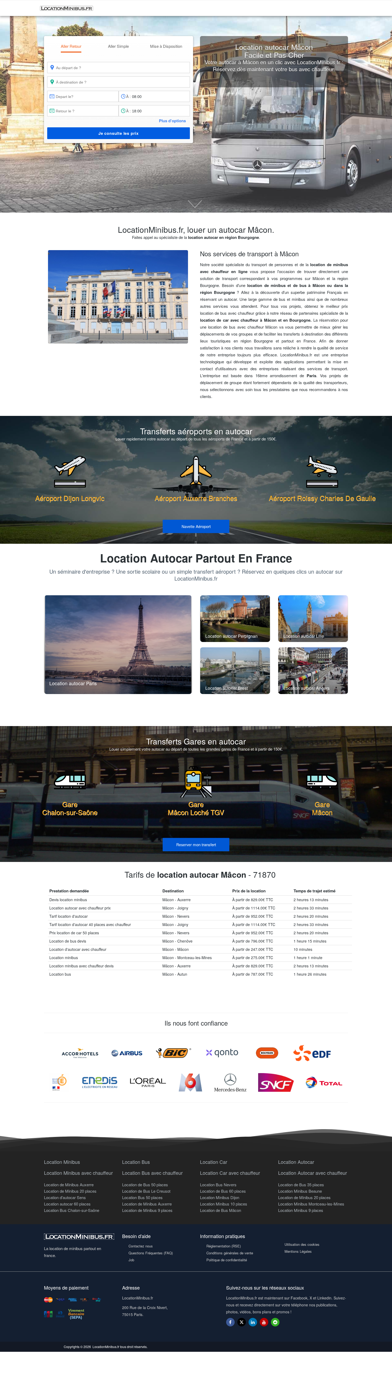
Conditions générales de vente (229, 1252)
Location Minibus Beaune (300, 1191)
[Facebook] (230, 1322)
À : (128, 96)
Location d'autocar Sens (65, 1197)
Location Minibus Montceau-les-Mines (311, 1204)
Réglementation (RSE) (223, 1245)
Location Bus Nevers (218, 1184)
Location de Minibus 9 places (147, 1210)
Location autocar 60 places (67, 1204)
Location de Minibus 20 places (70, 1191)
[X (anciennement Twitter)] (241, 1324)
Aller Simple (118, 46)
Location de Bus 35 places (301, 1184)
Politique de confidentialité (226, 1259)
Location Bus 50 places (142, 1197)
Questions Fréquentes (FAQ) (151, 1252)
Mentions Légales (298, 1251)
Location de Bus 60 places (223, 1191)
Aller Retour (71, 46)
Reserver (196, 844)
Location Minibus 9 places (300, 1210)
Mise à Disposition (166, 46)
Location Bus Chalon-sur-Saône (71, 1210)
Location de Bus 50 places (145, 1184)
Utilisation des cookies (302, 1244)
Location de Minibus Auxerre (69, 1184)
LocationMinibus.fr (106, 1346)
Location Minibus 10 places (223, 1204)
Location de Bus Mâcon (220, 1210)
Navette (196, 526)
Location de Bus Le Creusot (146, 1191)
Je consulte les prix (118, 133)
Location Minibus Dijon (219, 1197)
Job (131, 1259)
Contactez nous (141, 1245)
